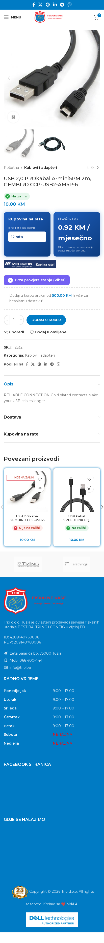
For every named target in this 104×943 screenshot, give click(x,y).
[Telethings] (76, 564)
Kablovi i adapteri (40, 167)
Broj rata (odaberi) (21, 227)
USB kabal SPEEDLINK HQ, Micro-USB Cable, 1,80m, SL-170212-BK (76, 522)
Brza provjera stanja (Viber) (37, 280)
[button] (89, 488)
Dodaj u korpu (46, 320)
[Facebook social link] (34, 5)
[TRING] (28, 564)
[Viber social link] (69, 5)
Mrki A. (72, 904)
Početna (11, 167)
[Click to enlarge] (13, 117)
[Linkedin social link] (54, 5)
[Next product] (97, 167)
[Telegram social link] (62, 5)
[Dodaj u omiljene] (39, 479)
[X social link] (40, 5)
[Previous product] (87, 167)
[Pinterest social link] (47, 5)
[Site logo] (52, 17)
